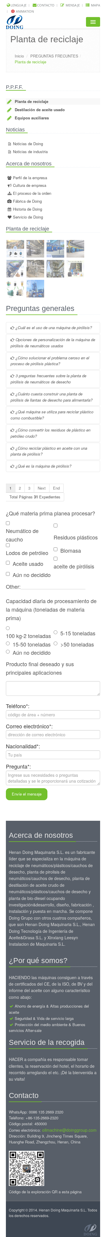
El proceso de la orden (31, 193)
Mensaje (72, 5)
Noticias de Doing (27, 143)
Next (42, 488)
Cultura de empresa (29, 185)
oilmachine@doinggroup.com (69, 1130)
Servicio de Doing (27, 217)
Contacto (45, 5)
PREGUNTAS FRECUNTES (54, 56)
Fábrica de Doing (27, 201)
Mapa (95, 5)
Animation (24, 11)
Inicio (19, 56)
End (56, 488)
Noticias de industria (30, 151)
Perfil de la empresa (29, 177)
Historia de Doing (27, 209)
